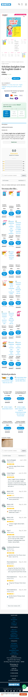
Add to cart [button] (4, 212)
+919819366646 (14, 670)
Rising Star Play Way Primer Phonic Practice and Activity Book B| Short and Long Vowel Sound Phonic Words (17, 569)
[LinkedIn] (20, 691)
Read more (14, 142)
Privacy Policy (14, 631)
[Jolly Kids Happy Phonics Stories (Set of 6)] (8, 467)
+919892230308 (14, 673)
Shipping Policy (14, 635)
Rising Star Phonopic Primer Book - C (17, 583)
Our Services (14, 619)
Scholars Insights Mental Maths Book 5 (16, 524)
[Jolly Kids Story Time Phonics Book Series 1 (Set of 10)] (7, 556)
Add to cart (16, 78)
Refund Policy (14, 636)
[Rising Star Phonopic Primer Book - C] (8, 584)
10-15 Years (8, 62)
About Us (14, 629)
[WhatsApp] (17, 691)
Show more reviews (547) (14, 606)
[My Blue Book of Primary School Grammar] (7, 597)
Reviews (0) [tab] (4, 130)
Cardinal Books (14, 645)
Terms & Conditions (14, 638)
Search (24, 175)
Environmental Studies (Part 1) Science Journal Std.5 (16, 498)
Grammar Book (14, 647)
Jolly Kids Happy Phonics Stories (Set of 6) (16, 467)
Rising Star (14, 652)
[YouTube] (14, 691)
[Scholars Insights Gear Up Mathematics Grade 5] (7, 511)
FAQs (14, 621)
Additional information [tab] (7, 127)
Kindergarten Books (14, 650)
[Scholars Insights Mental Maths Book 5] (8, 524)
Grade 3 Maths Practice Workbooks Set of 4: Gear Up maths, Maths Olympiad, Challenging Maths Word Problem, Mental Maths (16, 539)
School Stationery (14, 654)
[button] (24, 16)
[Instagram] (8, 691)
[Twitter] (11, 691)
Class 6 (14, 84)
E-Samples (14, 624)
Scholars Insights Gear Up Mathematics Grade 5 (15, 511)
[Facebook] (5, 691)
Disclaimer (14, 633)
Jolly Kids (14, 648)
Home (3, 62)
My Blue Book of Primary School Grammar (17, 596)
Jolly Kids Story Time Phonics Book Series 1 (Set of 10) (17, 556)
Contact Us (14, 623)
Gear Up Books (13, 86)
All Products (14, 643)
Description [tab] (4, 124)
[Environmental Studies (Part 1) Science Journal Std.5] (7, 498)
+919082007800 (14, 666)
